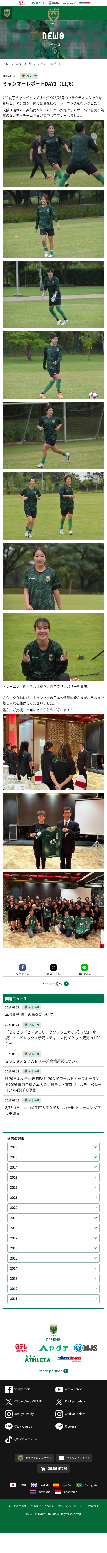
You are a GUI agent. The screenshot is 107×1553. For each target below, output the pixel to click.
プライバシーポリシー (71, 1506)
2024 (13, 1167)
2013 (13, 1278)
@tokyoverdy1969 (26, 1439)
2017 (13, 1238)
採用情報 (93, 1506)
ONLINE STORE (57, 1468)
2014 (13, 1268)
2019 (13, 1217)
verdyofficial (22, 1389)
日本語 (22, 1485)
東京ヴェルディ (6, 13)
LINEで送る (84, 973)
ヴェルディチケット (78, 1458)
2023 (13, 1177)
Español (66, 1485)
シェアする (22, 973)
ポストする (53, 973)
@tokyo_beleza (75, 1401)
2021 (13, 1197)
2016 (13, 1248)
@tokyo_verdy (24, 1413)
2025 (13, 1157)
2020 (13, 1207)
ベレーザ (31, 76)
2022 (13, 1187)
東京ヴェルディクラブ (38, 1458)
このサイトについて (42, 1506)
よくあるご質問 (17, 1506)
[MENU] (100, 13)
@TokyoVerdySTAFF (28, 1401)
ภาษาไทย (44, 1492)
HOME (6, 64)
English (44, 1485)
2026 (13, 1147)
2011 (13, 1298)
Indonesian (70, 1492)
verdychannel (74, 1389)
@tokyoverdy (23, 1426)
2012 (13, 1288)
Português (90, 1485)
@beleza (70, 1426)
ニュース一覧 (24, 64)
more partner (50, 1371)
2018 (13, 1228)
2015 (13, 1258)
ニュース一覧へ (50, 983)
